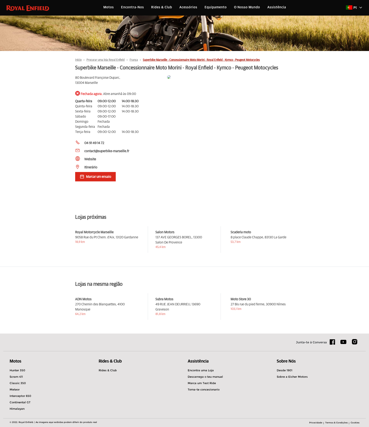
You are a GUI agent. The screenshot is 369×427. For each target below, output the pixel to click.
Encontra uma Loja (201, 370)
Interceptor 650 (20, 396)
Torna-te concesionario (204, 389)
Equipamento (216, 7)
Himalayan (17, 408)
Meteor (15, 389)
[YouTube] (343, 344)
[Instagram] (354, 343)
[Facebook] (332, 343)
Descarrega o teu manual (205, 376)
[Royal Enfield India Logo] (27, 8)
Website (90, 159)
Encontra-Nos (132, 7)
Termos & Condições (336, 422)
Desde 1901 (284, 370)
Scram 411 (16, 376)
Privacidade (315, 422)
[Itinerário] (230, 77)
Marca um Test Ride (202, 383)
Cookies (355, 422)
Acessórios (188, 7)
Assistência (276, 7)
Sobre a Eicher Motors (292, 376)
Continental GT (20, 402)
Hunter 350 (17, 370)
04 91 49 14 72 (94, 143)
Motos (108, 7)
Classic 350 (18, 383)
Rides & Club (161, 7)
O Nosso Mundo (247, 7)
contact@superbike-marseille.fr (106, 151)
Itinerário (90, 167)
